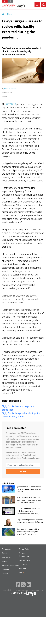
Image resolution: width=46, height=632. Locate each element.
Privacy (5, 574)
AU (5, 1)
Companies (6, 549)
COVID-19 (11, 104)
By (9, 89)
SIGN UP (23, 471)
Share (4, 97)
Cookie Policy (24, 549)
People (5, 553)
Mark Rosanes (10, 89)
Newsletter (6, 557)
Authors (5, 561)
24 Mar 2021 (7, 93)
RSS (21, 573)
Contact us (23, 564)
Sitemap (22, 569)
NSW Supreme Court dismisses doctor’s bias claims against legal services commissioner (29, 500)
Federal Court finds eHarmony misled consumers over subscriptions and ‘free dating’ (28, 511)
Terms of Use (24, 560)
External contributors (10, 565)
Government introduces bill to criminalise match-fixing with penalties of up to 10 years (28, 531)
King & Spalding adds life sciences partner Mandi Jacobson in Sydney (30, 520)
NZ (10, 1)
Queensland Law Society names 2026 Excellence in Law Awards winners (29, 489)
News (9, 14)
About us (5, 570)
